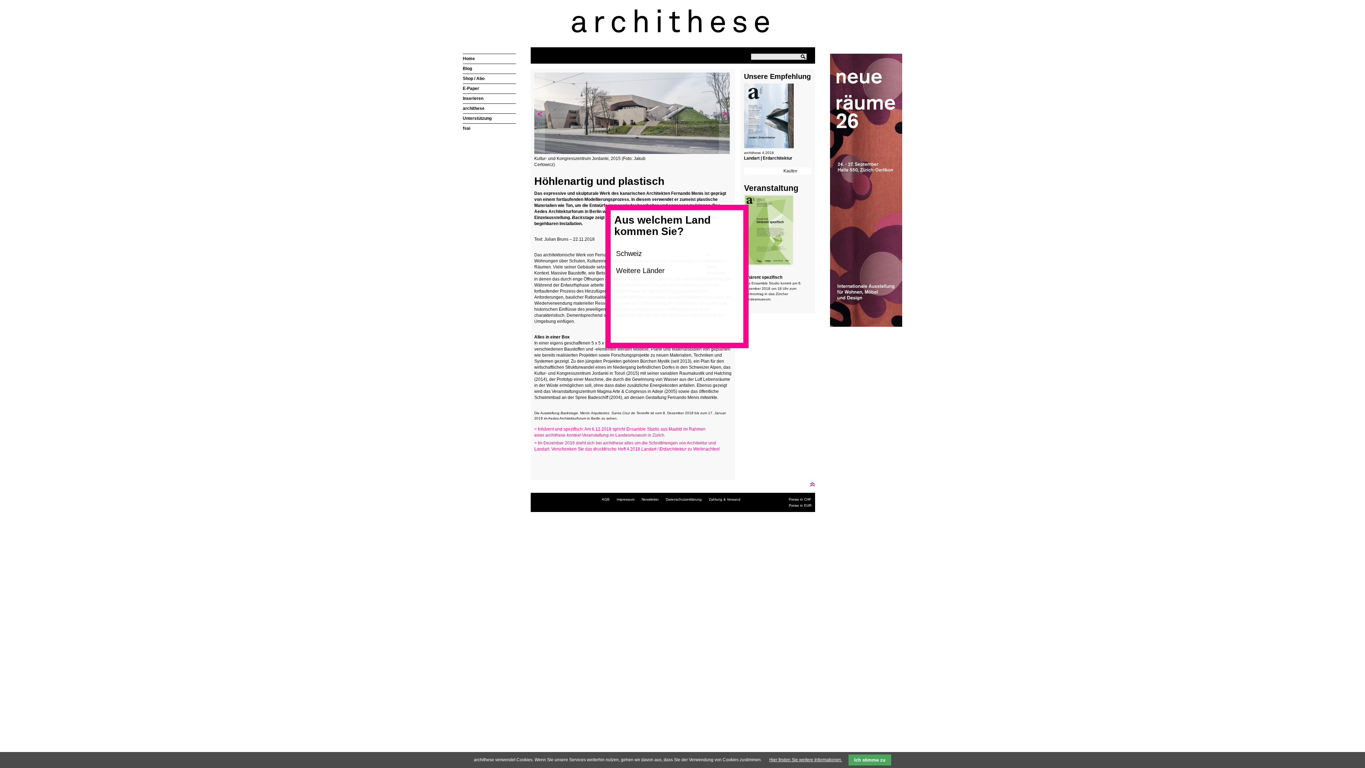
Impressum (626, 499)
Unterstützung (477, 118)
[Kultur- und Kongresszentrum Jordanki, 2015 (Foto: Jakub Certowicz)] (632, 152)
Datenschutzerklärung (684, 499)
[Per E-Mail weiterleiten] (559, 462)
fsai (466, 128)
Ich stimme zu (869, 760)
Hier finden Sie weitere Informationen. (805, 759)
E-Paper (471, 88)
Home (469, 58)
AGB (606, 499)
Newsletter (650, 499)
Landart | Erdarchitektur (768, 158)
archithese (474, 108)
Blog (467, 68)
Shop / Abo (474, 78)
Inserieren (473, 98)
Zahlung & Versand (724, 499)
